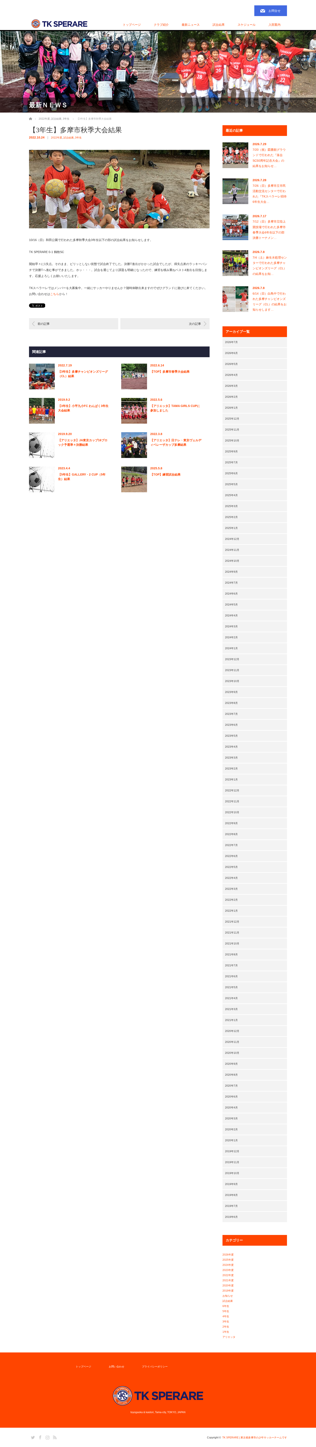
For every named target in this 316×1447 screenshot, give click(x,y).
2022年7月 (231, 845)
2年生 (225, 1326)
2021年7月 (231, 965)
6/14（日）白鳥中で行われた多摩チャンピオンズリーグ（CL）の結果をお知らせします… (270, 302)
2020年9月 (231, 1063)
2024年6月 (231, 593)
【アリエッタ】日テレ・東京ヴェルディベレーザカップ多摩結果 (175, 442)
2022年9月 (231, 823)
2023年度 (228, 1270)
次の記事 (195, 323)
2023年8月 (231, 703)
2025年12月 (232, 418)
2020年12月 (232, 1031)
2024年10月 (232, 560)
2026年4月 (231, 374)
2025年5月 (231, 484)
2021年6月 (231, 976)
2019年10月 (232, 1173)
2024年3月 (231, 626)
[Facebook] (39, 1436)
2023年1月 (231, 779)
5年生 (225, 1311)
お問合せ (274, 10)
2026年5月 (231, 364)
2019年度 (228, 1290)
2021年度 (228, 1280)
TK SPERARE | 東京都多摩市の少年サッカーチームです (254, 1437)
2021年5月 (231, 987)
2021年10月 (232, 943)
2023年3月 (231, 757)
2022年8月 (231, 834)
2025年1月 (231, 528)
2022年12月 (232, 790)
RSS (54, 1436)
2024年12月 (232, 539)
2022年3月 (231, 888)
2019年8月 (231, 1195)
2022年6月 (231, 856)
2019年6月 (231, 1216)
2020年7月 (231, 1085)
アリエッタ (228, 1337)
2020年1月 (231, 1140)
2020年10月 (232, 1052)
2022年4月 (231, 877)
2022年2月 (231, 899)
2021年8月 (231, 954)
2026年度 (228, 1254)
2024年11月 (232, 549)
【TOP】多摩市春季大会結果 (170, 371)
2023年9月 (231, 692)
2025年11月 (232, 429)
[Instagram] (47, 1436)
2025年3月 (231, 506)
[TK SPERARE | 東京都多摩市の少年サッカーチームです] (59, 24)
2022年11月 (232, 801)
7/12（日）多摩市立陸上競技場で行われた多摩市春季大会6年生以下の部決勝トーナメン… (269, 229)
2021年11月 (232, 932)
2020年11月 (232, 1041)
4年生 (225, 1316)
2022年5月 (231, 867)
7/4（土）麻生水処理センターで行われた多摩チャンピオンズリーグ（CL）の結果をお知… (270, 266)
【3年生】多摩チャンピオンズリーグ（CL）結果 (83, 374)
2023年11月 (232, 670)
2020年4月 (231, 1107)
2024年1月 (231, 648)
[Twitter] (32, 1436)
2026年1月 (231, 407)
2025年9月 (231, 451)
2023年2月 (231, 768)
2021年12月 (232, 921)
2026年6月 (231, 353)
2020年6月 (231, 1096)
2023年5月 (231, 735)
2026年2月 (231, 396)
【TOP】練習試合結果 (165, 474)
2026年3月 (231, 385)
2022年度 (56, 137)
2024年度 (228, 1264)
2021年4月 (231, 998)
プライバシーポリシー (155, 1366)
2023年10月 (232, 681)
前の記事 (44, 323)
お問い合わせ (116, 1366)
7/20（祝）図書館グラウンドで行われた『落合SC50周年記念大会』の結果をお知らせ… (269, 158)
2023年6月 (231, 724)
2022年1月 (231, 910)
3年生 (78, 137)
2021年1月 (231, 1020)
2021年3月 (231, 1009)
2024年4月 (231, 615)
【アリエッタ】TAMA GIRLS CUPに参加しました (175, 408)
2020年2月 (231, 1129)
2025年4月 (231, 495)
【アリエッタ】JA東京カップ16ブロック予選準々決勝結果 (82, 442)
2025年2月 (231, 517)
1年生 (225, 1331)
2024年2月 (231, 637)
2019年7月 (231, 1206)
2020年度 (228, 1285)
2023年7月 (231, 713)
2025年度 (228, 1259)
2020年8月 (231, 1074)
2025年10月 (232, 440)
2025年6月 (231, 473)
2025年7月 (231, 462)
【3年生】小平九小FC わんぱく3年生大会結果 (83, 408)
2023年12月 (232, 659)
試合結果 (68, 137)
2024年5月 (231, 604)
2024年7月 (231, 582)
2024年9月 (231, 571)
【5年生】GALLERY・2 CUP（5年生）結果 (82, 477)
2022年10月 (232, 812)
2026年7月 (231, 342)
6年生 (225, 1306)
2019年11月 (232, 1162)
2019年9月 (231, 1184)
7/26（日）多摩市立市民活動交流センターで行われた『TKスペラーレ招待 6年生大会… (270, 194)
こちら (54, 294)
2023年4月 (231, 746)
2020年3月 (231, 1118)
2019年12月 (232, 1151)
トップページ (132, 24)
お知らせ (227, 1295)
